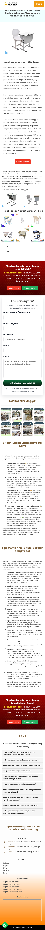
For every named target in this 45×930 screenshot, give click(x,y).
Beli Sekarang (23, 162)
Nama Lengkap (10, 323)
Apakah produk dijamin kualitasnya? (20, 784)
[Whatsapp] (5, 925)
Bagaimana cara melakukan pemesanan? (22, 760)
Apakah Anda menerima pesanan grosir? (22, 805)
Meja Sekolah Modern (25, 927)
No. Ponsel (8, 334)
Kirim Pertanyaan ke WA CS (22, 383)
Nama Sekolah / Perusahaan (17, 312)
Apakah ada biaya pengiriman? (18, 771)
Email (6, 345)
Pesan (6, 356)
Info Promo (14, 288)
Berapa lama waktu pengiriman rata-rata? (23, 765)
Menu (39, 4)
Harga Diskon (30, 288)
